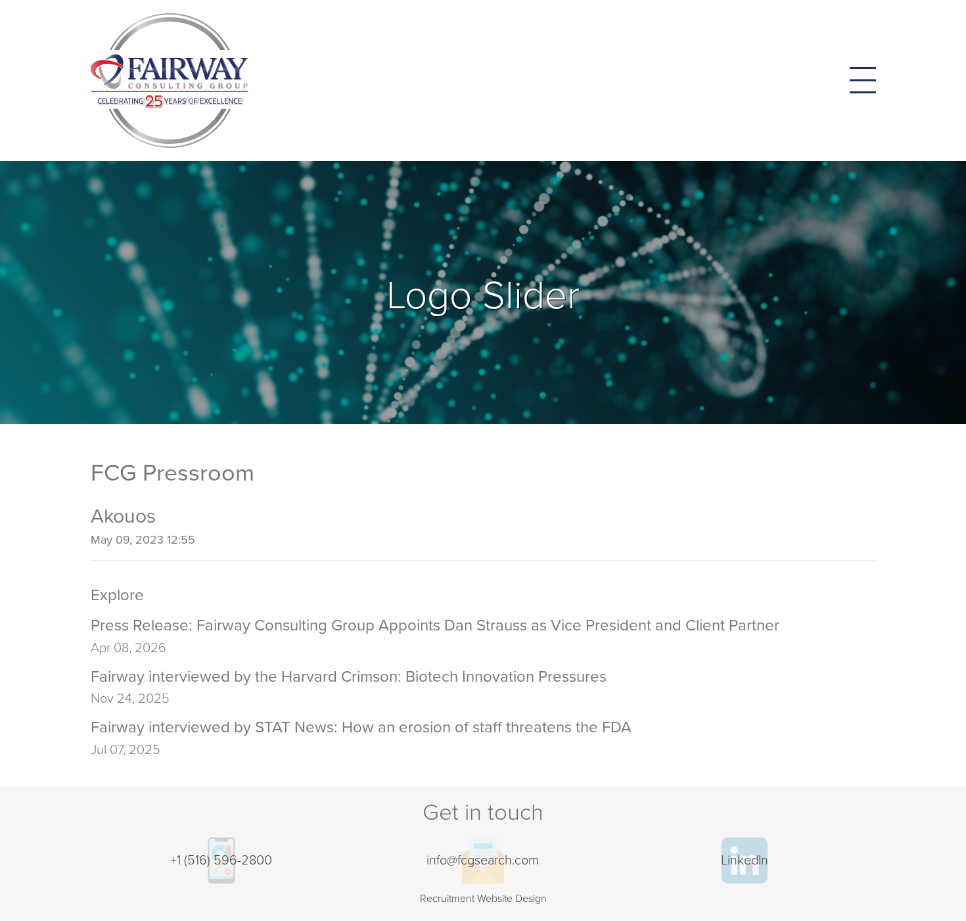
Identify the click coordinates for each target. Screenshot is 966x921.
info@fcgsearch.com (482, 860)
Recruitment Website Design (483, 898)
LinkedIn (744, 860)
